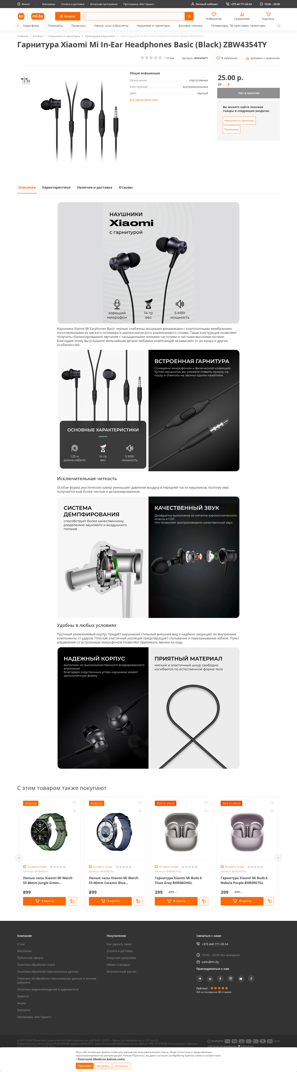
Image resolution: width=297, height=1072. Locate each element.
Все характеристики (144, 100)
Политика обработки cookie (36, 965)
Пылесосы (78, 26)
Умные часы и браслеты (111, 26)
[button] (18, 26)
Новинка (30, 803)
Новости (23, 996)
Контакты (24, 1010)
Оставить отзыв (36, 866)
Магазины (48, 4)
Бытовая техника (190, 26)
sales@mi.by (210, 962)
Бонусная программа (103, 4)
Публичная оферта (30, 958)
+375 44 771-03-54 (241, 4)
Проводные (231, 129)
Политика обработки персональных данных (47, 971)
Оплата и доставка (72, 4)
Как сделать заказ (119, 944)
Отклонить (121, 1066)
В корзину (47, 901)
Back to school (165, 803)
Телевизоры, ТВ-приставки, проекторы (238, 26)
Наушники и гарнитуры (153, 26)
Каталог (38, 36)
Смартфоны (31, 26)
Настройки (103, 1066)
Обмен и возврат (119, 965)
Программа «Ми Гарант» (139, 4)
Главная (22, 36)
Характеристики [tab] (56, 187)
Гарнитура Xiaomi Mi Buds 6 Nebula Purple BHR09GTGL (244, 880)
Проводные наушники (100, 36)
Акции (21, 1003)
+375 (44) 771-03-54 (215, 944)
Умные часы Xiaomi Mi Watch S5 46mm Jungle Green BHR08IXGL (48, 880)
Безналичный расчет (122, 971)
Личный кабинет (207, 4)
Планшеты (55, 26)
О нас (21, 944)
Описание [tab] (27, 187)
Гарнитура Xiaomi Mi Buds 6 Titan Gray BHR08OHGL (178, 880)
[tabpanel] (148, 485)
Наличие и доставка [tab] (94, 187)
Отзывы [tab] (126, 187)
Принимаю (84, 1066)
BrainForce (248, 1046)
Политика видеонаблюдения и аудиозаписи (48, 989)
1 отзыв (169, 58)
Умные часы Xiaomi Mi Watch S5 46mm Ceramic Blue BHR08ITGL (113, 880)
